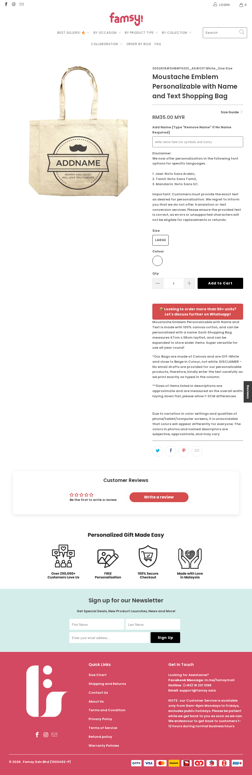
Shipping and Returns (107, 683)
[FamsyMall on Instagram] (13, 4)
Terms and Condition (107, 710)
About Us (96, 701)
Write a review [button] (159, 497)
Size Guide (230, 112)
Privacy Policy (100, 719)
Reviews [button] (248, 391)
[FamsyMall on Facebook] (6, 4)
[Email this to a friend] (196, 451)
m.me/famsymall (220, 680)
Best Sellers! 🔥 (71, 33)
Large (160, 240)
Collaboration (105, 44)
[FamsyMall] (126, 19)
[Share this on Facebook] (170, 451)
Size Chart (98, 675)
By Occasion (105, 33)
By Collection (174, 33)
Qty (155, 273)
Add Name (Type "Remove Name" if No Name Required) (191, 130)
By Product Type (139, 33)
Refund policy (100, 736)
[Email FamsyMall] (21, 4)
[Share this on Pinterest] (183, 451)
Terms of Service (103, 728)
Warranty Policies (104, 745)
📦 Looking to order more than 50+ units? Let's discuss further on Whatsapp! (197, 312)
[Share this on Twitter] (157, 451)
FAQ (158, 44)
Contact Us (98, 692)
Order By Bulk (138, 44)
